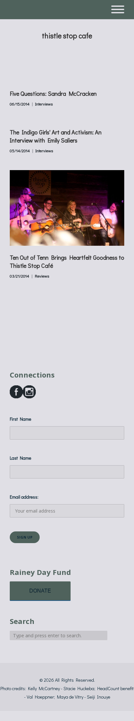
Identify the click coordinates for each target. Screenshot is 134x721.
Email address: (24, 497)
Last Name (20, 458)
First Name (20, 419)
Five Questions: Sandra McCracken (53, 93)
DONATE (40, 590)
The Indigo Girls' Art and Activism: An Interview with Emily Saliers (55, 136)
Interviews (44, 103)
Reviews (42, 276)
